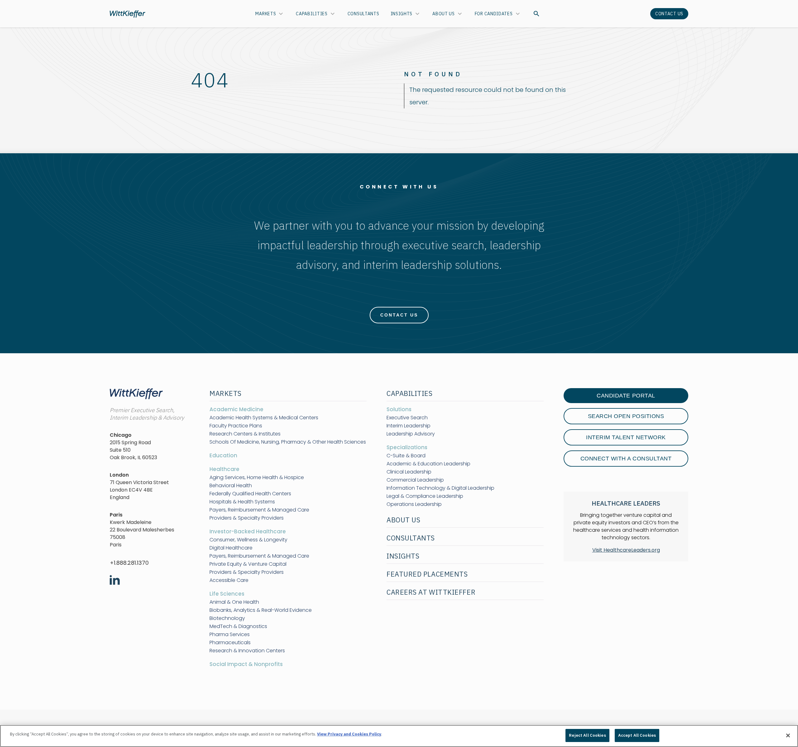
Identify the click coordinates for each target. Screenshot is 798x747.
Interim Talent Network (626, 437)
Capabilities (311, 14)
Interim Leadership (408, 426)
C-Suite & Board (406, 456)
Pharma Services (229, 634)
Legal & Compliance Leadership (425, 496)
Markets (265, 14)
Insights (402, 14)
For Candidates (494, 14)
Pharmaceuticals (230, 642)
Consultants (363, 14)
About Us (443, 14)
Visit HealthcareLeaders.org (626, 550)
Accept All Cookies (637, 735)
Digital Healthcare (230, 548)
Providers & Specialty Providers (246, 518)
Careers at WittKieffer (431, 592)
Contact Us (669, 14)
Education (223, 455)
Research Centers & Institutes (245, 434)
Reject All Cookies (587, 735)
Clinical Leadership (409, 472)
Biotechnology (227, 618)
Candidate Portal (626, 396)
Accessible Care (228, 580)
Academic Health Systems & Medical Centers (263, 418)
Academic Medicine (236, 409)
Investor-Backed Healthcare (247, 531)
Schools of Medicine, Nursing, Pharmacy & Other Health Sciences (287, 442)
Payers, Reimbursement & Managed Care (259, 510)
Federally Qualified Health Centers (250, 494)
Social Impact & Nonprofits (246, 664)
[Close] (788, 735)
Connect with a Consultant (626, 458)
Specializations (407, 447)
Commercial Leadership (415, 480)
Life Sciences (226, 594)
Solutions (399, 409)
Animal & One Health (234, 602)
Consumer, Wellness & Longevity (248, 540)
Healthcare (224, 469)
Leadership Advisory (411, 434)
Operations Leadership (414, 504)
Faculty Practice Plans (235, 426)
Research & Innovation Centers (247, 651)
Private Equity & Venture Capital (247, 564)
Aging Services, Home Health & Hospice (256, 477)
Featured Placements (427, 573)
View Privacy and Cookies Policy (349, 734)
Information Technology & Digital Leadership (440, 488)
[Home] (127, 13)
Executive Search (407, 418)
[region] (399, 736)
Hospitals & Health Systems (242, 502)
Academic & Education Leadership (428, 464)
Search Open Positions (626, 416)
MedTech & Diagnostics (238, 626)
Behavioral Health (230, 485)
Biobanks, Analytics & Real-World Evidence (260, 610)
